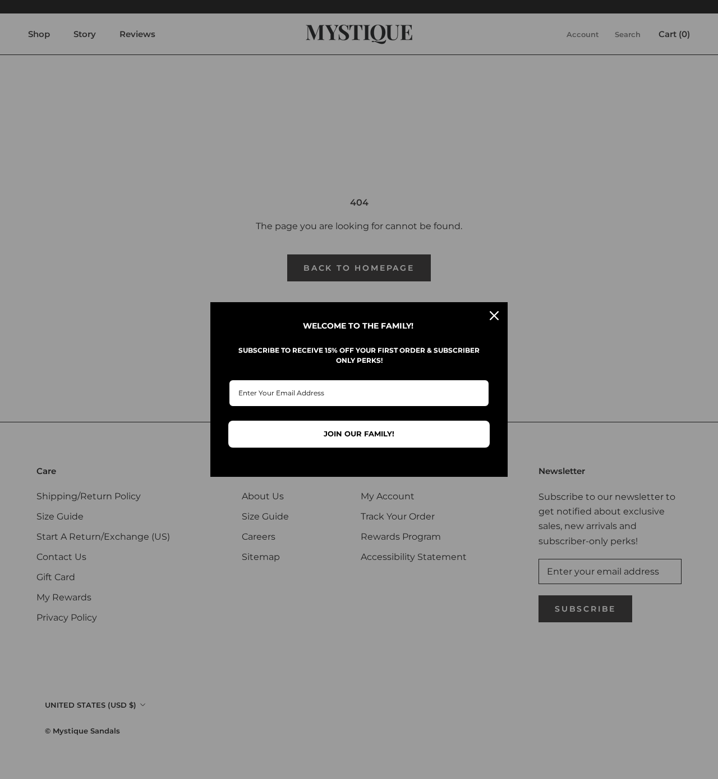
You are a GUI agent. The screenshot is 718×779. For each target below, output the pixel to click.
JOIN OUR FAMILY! (359, 433)
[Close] (494, 315)
